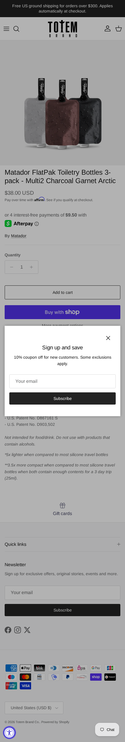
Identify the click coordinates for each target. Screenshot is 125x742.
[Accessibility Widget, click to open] (9, 732)
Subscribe (62, 398)
